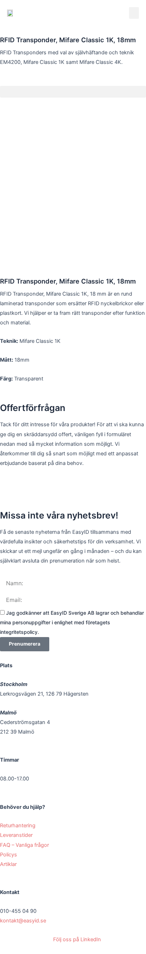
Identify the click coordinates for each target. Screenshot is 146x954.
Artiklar (8, 864)
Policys (9, 854)
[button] (134, 13)
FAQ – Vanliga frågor (25, 845)
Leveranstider (17, 835)
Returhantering (18, 825)
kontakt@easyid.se (23, 920)
